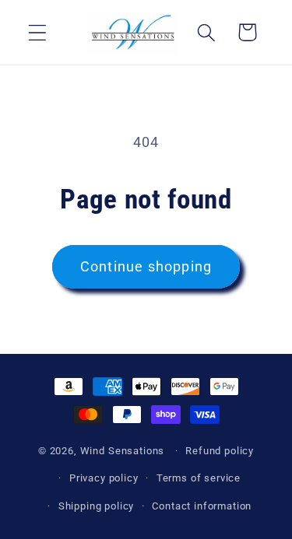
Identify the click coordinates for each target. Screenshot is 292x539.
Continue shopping (146, 266)
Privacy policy (104, 478)
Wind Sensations (122, 451)
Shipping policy (96, 506)
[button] (37, 32)
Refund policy (219, 451)
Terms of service (199, 478)
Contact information (202, 506)
